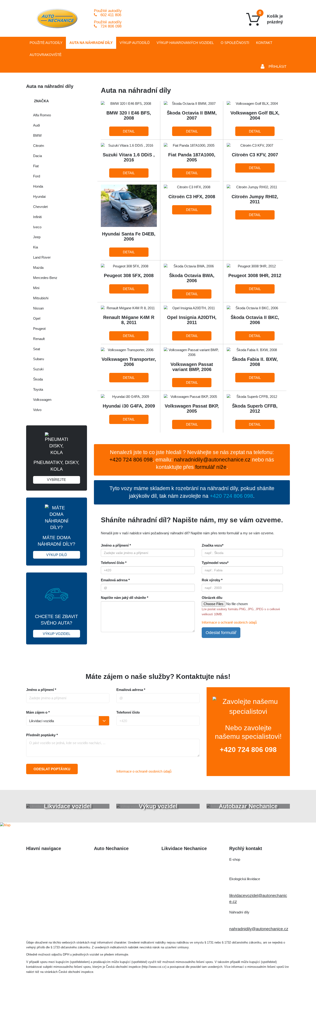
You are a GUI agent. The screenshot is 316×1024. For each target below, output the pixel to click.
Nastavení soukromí (217, 1007)
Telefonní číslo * (114, 563)
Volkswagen (42, 400)
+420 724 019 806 (251, 887)
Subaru (38, 359)
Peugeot (39, 329)
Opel (36, 318)
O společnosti (235, 43)
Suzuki (38, 369)
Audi (36, 125)
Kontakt (264, 43)
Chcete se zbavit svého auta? (56, 625)
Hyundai (39, 196)
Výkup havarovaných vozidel (52, 888)
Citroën (38, 146)
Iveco (37, 227)
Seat (36, 349)
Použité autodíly (46, 43)
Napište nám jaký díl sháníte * (124, 598)
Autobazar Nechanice (114, 869)
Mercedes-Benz (45, 278)
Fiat (36, 166)
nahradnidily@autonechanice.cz (212, 460)
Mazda (38, 267)
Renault (39, 339)
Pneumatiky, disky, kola (56, 471)
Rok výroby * (212, 580)
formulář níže (210, 467)
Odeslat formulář (221, 632)
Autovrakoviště (46, 55)
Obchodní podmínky (44, 906)
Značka (41, 101)
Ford (36, 176)
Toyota (38, 389)
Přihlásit (277, 66)
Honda (38, 186)
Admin (188, 1007)
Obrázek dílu (212, 598)
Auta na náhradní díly (46, 869)
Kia (35, 247)
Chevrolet (40, 207)
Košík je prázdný (271, 17)
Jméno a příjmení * (116, 545)
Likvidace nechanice (112, 859)
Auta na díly (91, 43)
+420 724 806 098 (248, 749)
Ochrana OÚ (252, 1007)
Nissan (38, 308)
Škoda (38, 379)
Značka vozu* (212, 545)
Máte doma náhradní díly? (56, 546)
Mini (36, 288)
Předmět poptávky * (42, 735)
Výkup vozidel (185, 43)
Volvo (37, 410)
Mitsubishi (40, 298)
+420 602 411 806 (251, 867)
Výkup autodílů (135, 43)
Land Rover (42, 257)
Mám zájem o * (38, 712)
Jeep (36, 237)
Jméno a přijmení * (41, 690)
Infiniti (37, 217)
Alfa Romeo (42, 115)
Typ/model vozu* (215, 563)
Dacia (37, 156)
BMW (37, 135)
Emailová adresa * (115, 580)
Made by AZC (164, 1007)
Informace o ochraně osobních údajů (229, 622)
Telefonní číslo (128, 712)
